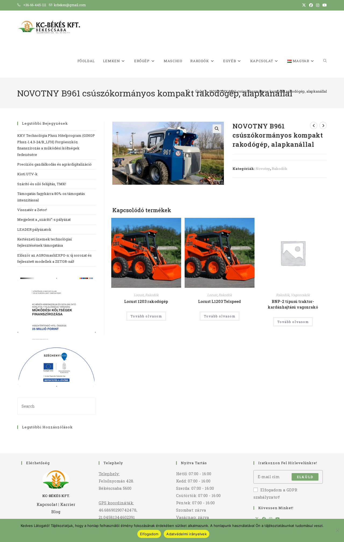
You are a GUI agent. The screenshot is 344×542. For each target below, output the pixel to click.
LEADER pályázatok (34, 229)
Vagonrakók (300, 295)
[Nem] (337, 530)
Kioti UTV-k (27, 174)
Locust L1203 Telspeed (219, 301)
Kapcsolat (47, 504)
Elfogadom (149, 534)
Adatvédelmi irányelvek (186, 534)
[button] (217, 128)
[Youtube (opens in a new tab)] (324, 5)
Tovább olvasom (146, 316)
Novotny (263, 168)
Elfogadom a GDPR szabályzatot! (275, 493)
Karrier (67, 504)
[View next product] (323, 125)
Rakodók (279, 168)
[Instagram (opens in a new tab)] (317, 5)
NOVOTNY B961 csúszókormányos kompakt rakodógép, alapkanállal (268, 91)
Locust (139, 295)
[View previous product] (313, 125)
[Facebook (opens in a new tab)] (310, 5)
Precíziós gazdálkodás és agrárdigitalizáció (54, 164)
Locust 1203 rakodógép (146, 301)
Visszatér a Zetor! (32, 209)
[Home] (188, 91)
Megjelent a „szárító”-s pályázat (44, 219)
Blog (55, 511)
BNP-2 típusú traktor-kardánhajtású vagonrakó (293, 304)
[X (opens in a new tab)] (303, 5)
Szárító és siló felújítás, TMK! (41, 183)
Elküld (305, 477)
